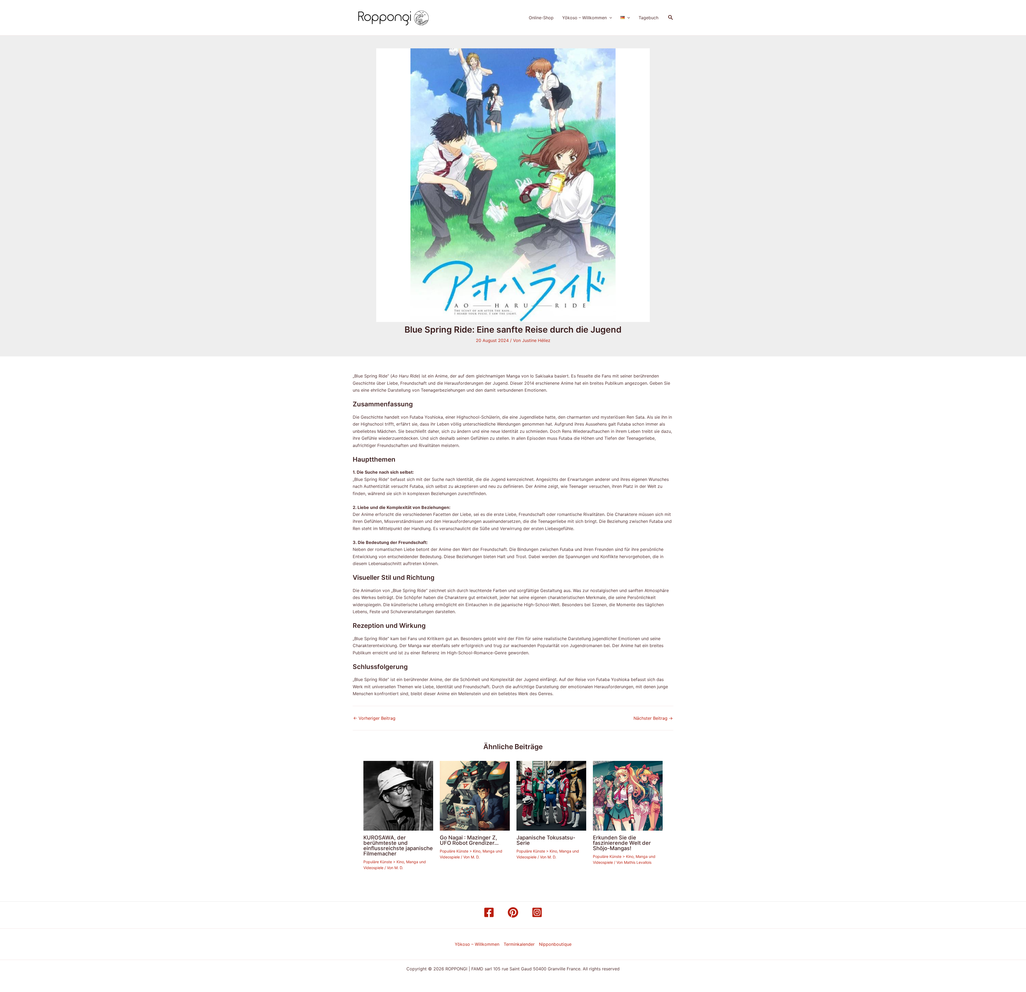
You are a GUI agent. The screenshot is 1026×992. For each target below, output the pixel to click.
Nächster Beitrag (653, 718)
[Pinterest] (513, 912)
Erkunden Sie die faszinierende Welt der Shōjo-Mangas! (622, 842)
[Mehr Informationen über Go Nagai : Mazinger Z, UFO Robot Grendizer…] (475, 795)
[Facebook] (489, 912)
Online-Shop (541, 17)
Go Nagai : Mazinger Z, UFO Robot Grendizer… (469, 840)
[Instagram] (537, 912)
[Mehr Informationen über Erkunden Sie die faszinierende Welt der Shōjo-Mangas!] (628, 795)
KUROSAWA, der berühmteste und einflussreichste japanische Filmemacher (398, 845)
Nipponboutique (555, 944)
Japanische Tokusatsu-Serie (545, 840)
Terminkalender (519, 944)
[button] (609, 17)
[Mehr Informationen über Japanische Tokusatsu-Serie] (551, 795)
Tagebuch (648, 17)
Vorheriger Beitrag (374, 718)
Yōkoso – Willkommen (584, 17)
